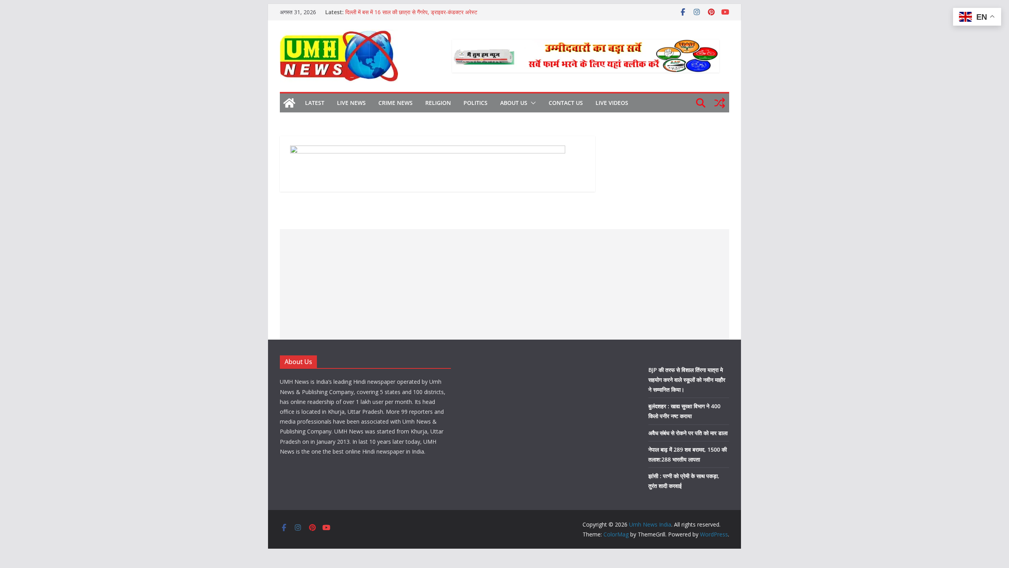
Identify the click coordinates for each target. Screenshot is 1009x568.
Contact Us (566, 102)
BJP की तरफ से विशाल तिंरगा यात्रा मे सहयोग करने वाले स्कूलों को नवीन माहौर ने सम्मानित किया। (686, 379)
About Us (513, 102)
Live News (351, 102)
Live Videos (612, 102)
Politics (476, 102)
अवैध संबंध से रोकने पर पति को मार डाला (688, 433)
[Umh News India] (289, 102)
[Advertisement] (504, 284)
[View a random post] (719, 102)
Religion (438, 102)
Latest (314, 102)
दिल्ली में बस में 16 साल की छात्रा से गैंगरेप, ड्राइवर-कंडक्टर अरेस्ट (411, 12)
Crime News (395, 102)
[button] (531, 102)
